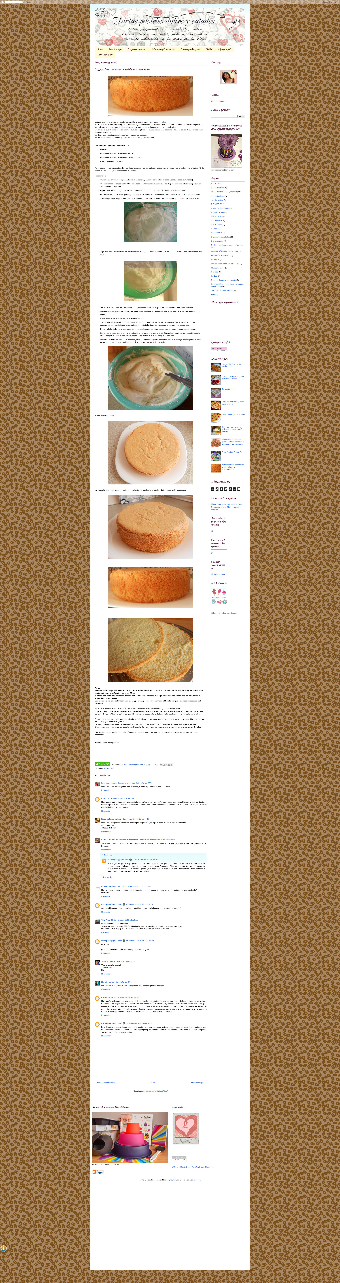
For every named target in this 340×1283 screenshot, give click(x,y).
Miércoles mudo (218, 268)
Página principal (224, 49)
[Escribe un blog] (164, 764)
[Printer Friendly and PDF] (102, 764)
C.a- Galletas (216, 220)
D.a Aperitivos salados (220, 237)
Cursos (214, 229)
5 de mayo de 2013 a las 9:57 (128, 997)
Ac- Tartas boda (217, 196)
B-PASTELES (216, 204)
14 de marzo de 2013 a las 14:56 (161, 840)
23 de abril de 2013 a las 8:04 (118, 982)
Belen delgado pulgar (111, 819)
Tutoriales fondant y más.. (222, 290)
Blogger (197, 1180)
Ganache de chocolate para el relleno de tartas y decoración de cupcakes (233, 441)
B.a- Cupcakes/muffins (220, 208)
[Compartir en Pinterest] (171, 764)
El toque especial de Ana (112, 783)
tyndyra (172, 1180)
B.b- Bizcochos (217, 212)
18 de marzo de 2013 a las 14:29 (140, 941)
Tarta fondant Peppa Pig (232, 452)
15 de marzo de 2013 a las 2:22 (146, 860)
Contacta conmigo (115, 49)
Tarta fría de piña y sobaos (233, 414)
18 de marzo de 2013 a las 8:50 (124, 920)
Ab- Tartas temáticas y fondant (224, 192)
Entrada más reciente (106, 1083)
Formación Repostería (220, 255)
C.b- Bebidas (216, 225)
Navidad (209, 49)
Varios (213, 294)
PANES (214, 276)
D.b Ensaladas (217, 241)
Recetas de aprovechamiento (223, 280)
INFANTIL (215, 260)
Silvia (103, 961)
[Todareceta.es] (218, 574)
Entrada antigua (198, 1083)
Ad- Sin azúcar (217, 200)
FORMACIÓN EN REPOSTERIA (224, 251)
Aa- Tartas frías (217, 188)
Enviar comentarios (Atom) (157, 1091)
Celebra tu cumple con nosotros (163, 49)
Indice (100, 49)
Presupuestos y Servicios (137, 49)
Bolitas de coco (228, 389)
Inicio (153, 1083)
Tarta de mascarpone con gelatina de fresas (233, 377)
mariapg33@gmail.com (118, 860)
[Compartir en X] (166, 764)
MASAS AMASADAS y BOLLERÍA (225, 264)
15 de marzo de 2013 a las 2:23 (139, 904)
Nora (103, 982)
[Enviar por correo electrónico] (161, 764)
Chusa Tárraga (108, 997)
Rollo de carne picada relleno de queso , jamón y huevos (233, 429)
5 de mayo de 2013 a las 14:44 (139, 1023)
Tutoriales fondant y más (190, 49)
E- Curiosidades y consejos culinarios (227, 245)
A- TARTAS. (109, 768)
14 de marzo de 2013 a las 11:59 (135, 819)
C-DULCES (216, 216)
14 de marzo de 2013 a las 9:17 (120, 798)
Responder (106, 790)
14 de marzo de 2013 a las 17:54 (136, 886)
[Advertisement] (100, 1225)
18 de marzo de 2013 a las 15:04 (121, 961)
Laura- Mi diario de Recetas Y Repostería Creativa (123, 840)
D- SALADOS (216, 233)
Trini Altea (105, 920)
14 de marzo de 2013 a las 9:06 (138, 783)
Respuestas (109, 855)
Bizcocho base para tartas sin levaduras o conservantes (233, 467)
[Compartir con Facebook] (169, 764)
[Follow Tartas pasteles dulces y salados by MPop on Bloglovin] (219, 350)
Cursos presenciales (105, 55)
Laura (104, 798)
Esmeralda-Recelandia (111, 886)
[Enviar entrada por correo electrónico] (156, 764)
